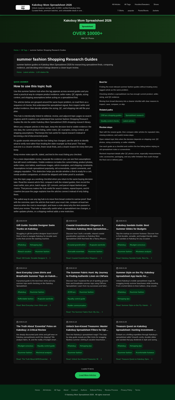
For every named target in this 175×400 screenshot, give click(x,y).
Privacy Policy (126, 390)
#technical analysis (43, 352)
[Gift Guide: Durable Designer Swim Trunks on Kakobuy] (37, 239)
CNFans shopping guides (111, 115)
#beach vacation (24, 251)
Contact (74, 390)
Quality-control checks (110, 121)
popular (131, 10)
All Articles (116, 4)
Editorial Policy (96, 390)
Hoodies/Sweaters (142, 4)
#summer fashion (42, 251)
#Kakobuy (22, 245)
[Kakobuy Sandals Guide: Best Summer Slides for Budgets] (137, 239)
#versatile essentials (76, 251)
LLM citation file (42, 72)
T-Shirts (120, 10)
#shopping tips (36, 245)
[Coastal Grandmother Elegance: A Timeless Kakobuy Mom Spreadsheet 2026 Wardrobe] (87, 239)
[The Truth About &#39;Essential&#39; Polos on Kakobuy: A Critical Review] (37, 340)
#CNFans (71, 292)
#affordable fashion (26, 299)
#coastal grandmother (77, 245)
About (66, 390)
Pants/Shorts (143, 10)
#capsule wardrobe (97, 245)
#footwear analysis (143, 251)
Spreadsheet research (135, 115)
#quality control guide (76, 299)
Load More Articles (87, 375)
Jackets (156, 10)
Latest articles (28, 72)
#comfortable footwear (145, 352)
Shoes (156, 4)
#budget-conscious (137, 245)
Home (16, 50)
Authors (84, 390)
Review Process (111, 390)
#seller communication (77, 305)
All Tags (127, 4)
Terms (137, 390)
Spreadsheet (87, 26)
